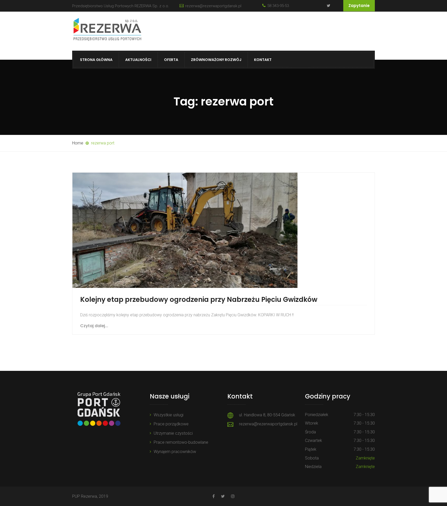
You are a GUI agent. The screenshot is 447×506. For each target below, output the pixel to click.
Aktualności (138, 59)
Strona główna (96, 59)
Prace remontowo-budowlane (181, 442)
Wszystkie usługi (168, 414)
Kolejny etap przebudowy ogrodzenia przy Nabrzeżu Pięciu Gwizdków (198, 299)
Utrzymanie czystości (173, 433)
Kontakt (263, 59)
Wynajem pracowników (175, 451)
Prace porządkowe (171, 423)
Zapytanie (359, 5)
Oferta (171, 59)
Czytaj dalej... (94, 326)
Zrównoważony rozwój (216, 59)
